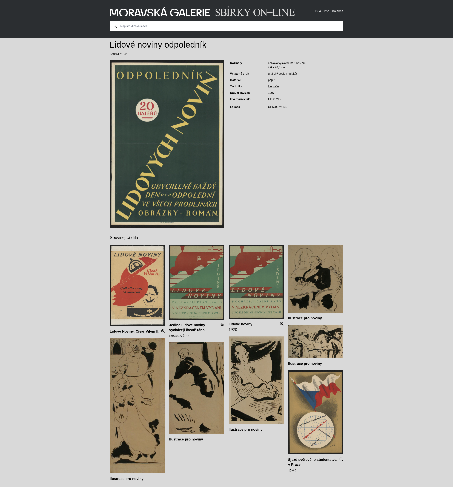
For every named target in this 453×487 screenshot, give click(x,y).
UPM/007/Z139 (277, 106)
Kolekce (337, 11)
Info (326, 11)
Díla (318, 11)
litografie (273, 86)
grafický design (277, 73)
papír (271, 80)
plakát (293, 73)
